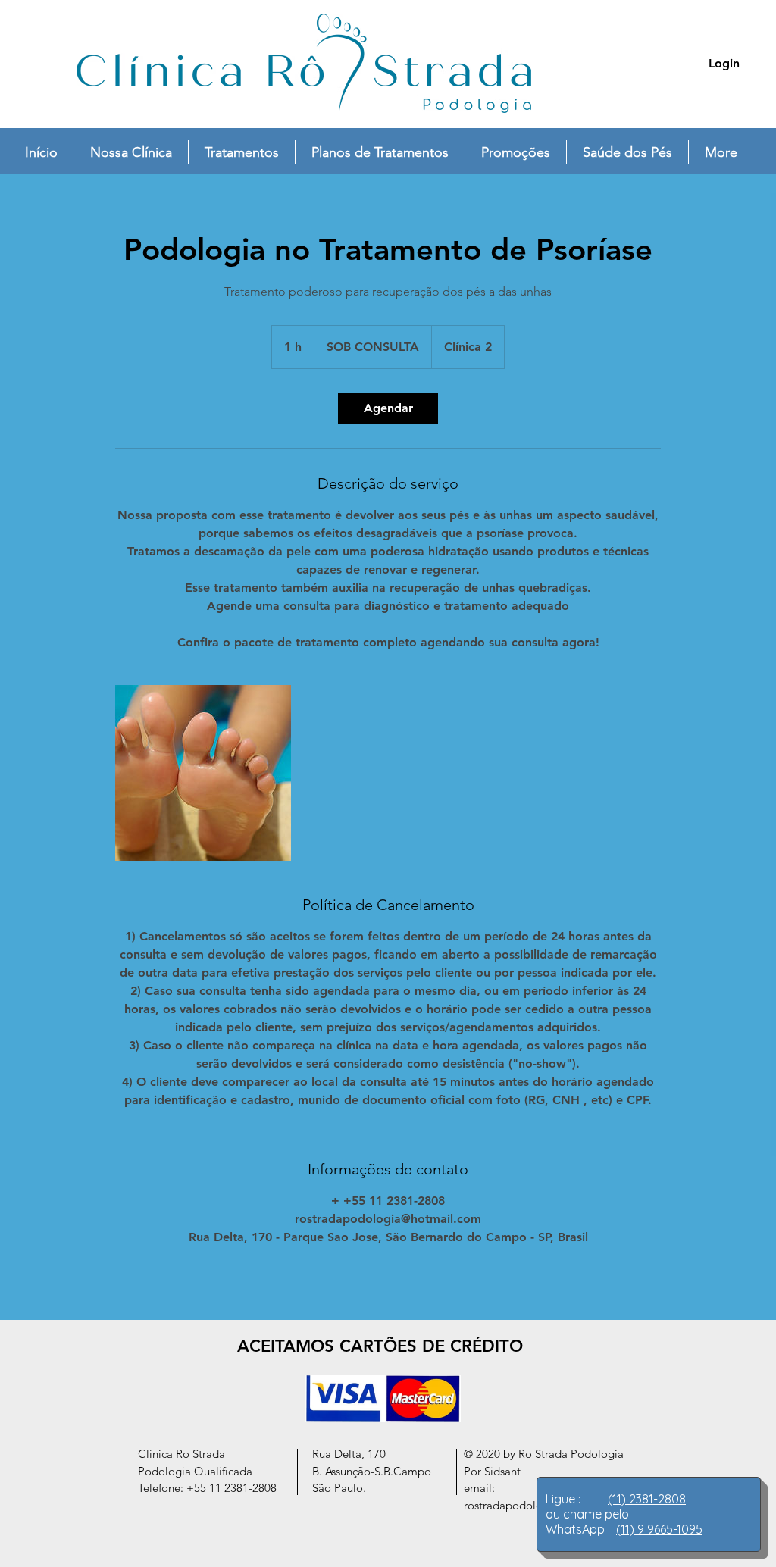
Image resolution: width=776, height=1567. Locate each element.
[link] (388, 408)
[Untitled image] (203, 773)
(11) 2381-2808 (647, 1498)
